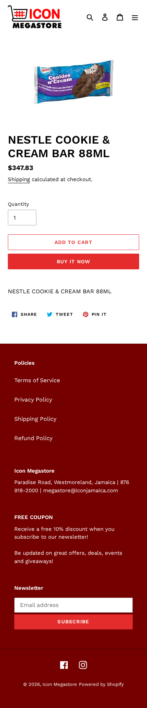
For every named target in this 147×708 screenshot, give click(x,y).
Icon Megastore (59, 684)
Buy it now (73, 261)
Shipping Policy (35, 418)
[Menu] (134, 17)
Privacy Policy (33, 399)
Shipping (19, 179)
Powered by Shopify (101, 684)
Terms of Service (37, 380)
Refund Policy (33, 438)
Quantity (18, 204)
